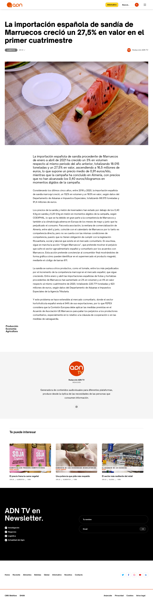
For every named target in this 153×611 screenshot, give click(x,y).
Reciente (16, 575)
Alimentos (11, 50)
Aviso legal (140, 596)
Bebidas (37, 575)
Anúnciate (108, 596)
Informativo (57, 575)
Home (7, 575)
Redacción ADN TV (77, 380)
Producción (12, 326)
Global (46, 575)
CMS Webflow (11, 596)
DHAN (22, 596)
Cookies (129, 596)
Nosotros (68, 575)
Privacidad (119, 596)
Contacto (79, 575)
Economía (11, 329)
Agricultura (12, 331)
